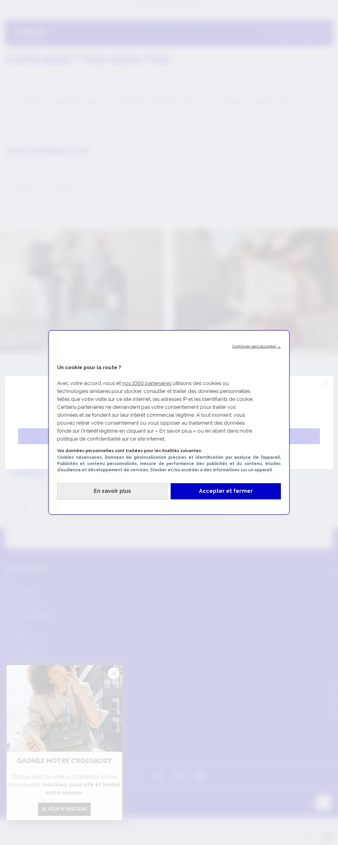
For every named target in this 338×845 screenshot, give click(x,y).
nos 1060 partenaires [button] (146, 383)
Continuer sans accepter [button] (256, 346)
